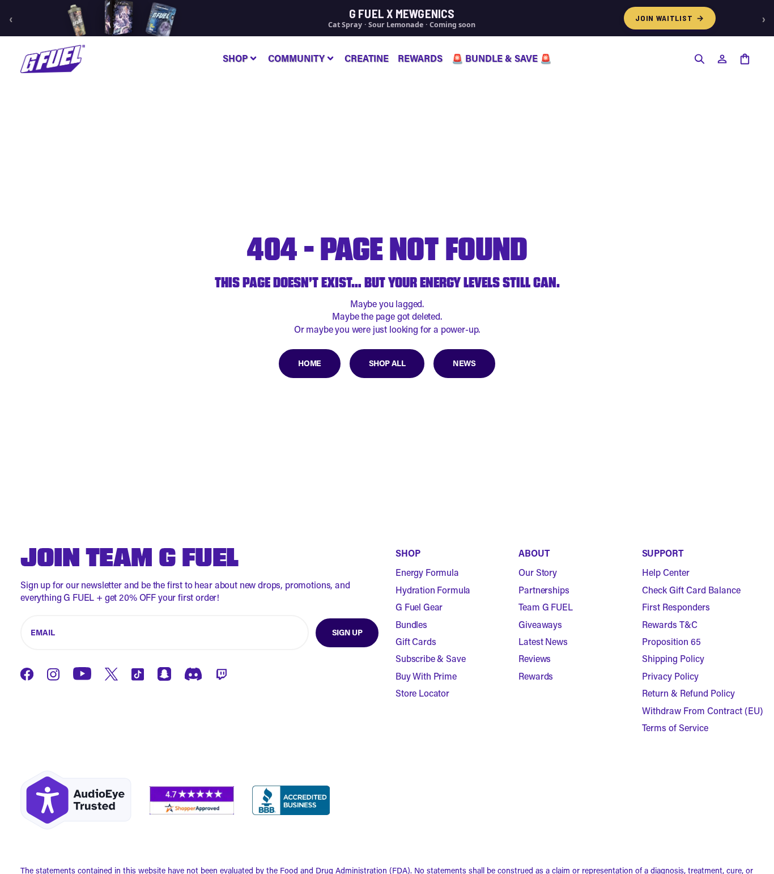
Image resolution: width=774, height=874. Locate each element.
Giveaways (540, 624)
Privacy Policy (670, 676)
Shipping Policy (673, 658)
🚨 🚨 (501, 58)
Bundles (411, 624)
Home (309, 363)
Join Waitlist (669, 18)
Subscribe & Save (430, 658)
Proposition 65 (671, 641)
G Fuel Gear (419, 607)
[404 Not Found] (52, 59)
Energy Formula (427, 572)
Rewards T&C (670, 624)
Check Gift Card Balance (691, 590)
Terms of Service (675, 727)
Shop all (387, 363)
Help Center (666, 572)
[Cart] (744, 59)
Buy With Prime (426, 676)
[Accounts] (722, 59)
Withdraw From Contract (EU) (702, 710)
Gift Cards (415, 641)
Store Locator (422, 693)
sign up (347, 632)
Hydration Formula (432, 590)
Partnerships (543, 590)
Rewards (535, 676)
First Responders (676, 607)
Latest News (542, 641)
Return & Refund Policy (688, 693)
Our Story (537, 572)
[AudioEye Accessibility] (75, 800)
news (464, 363)
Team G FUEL (545, 607)
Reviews (534, 658)
